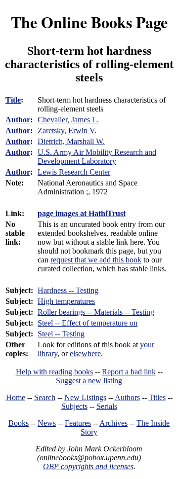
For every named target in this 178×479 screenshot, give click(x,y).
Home (15, 397)
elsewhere (85, 353)
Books (18, 423)
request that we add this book (95, 260)
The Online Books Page (89, 22)
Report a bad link (129, 372)
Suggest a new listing (89, 380)
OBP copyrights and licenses (88, 466)
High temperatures (66, 301)
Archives (113, 423)
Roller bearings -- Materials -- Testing (96, 312)
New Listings (85, 397)
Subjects (74, 406)
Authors (127, 397)
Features (78, 423)
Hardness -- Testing (68, 290)
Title (13, 100)
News (47, 423)
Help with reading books (54, 372)
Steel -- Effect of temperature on (87, 323)
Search (44, 397)
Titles (157, 397)
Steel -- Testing (61, 334)
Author (17, 119)
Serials (106, 406)
